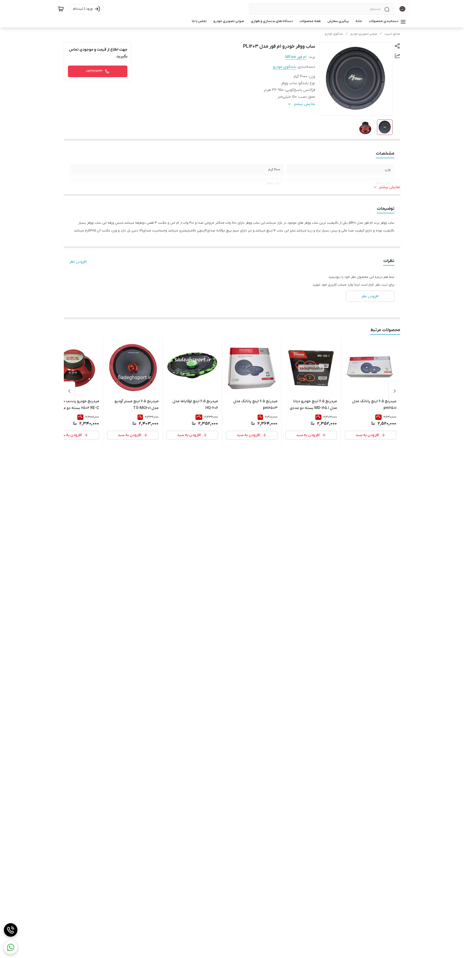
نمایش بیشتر (389, 187)
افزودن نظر (78, 261)
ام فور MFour (295, 57)
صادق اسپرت (392, 34)
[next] (69, 391)
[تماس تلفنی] (10, 930)
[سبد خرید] (61, 9)
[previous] (394, 391)
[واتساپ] (10, 947)
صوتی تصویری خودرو (363, 34)
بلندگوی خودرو (334, 34)
